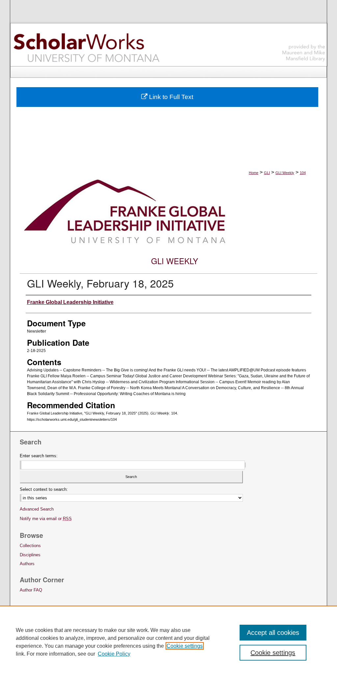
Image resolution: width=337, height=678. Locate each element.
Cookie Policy (114, 654)
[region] (168, 642)
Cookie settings (185, 646)
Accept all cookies (273, 632)
